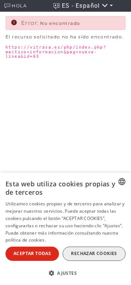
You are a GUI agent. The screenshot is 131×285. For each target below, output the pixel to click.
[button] (65, 273)
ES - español (82, 6)
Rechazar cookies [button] (94, 253)
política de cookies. (25, 240)
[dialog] (65, 228)
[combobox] (122, 181)
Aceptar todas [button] (32, 253)
